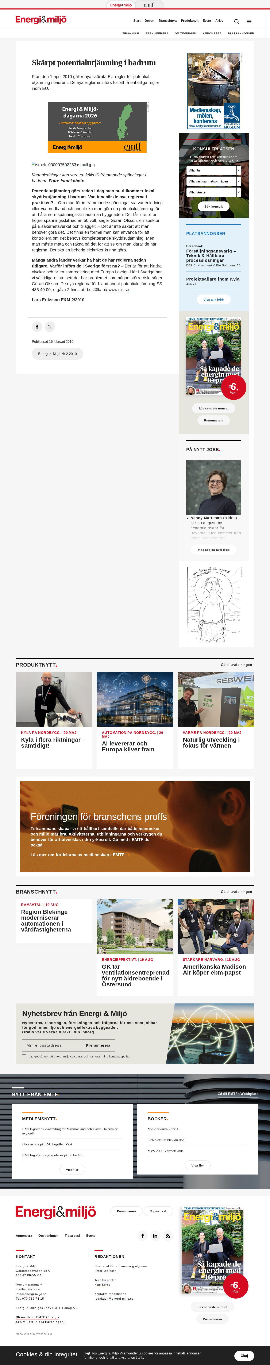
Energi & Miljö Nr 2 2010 (57, 354)
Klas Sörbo (102, 1284)
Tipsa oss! (131, 33)
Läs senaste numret (214, 408)
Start (136, 20)
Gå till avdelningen (236, 665)
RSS (168, 1235)
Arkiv (219, 20)
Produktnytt (189, 20)
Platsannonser (241, 33)
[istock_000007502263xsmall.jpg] (63, 164)
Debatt (149, 20)
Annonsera (212, 33)
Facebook (142, 1235)
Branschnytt (168, 20)
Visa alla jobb (214, 299)
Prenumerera (157, 33)
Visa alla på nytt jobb (214, 549)
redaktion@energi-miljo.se (114, 1298)
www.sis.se (118, 289)
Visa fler (72, 1169)
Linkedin (155, 1235)
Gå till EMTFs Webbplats (238, 1094)
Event (207, 20)
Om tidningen (185, 33)
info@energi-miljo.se (31, 1294)
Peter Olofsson (105, 1270)
